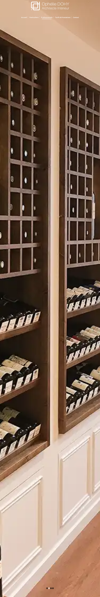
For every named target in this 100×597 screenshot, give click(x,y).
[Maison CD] (2, 298)
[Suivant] (94, 298)
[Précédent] (5, 298)
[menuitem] (24, 17)
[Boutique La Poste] (98, 298)
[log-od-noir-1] (50, 7)
